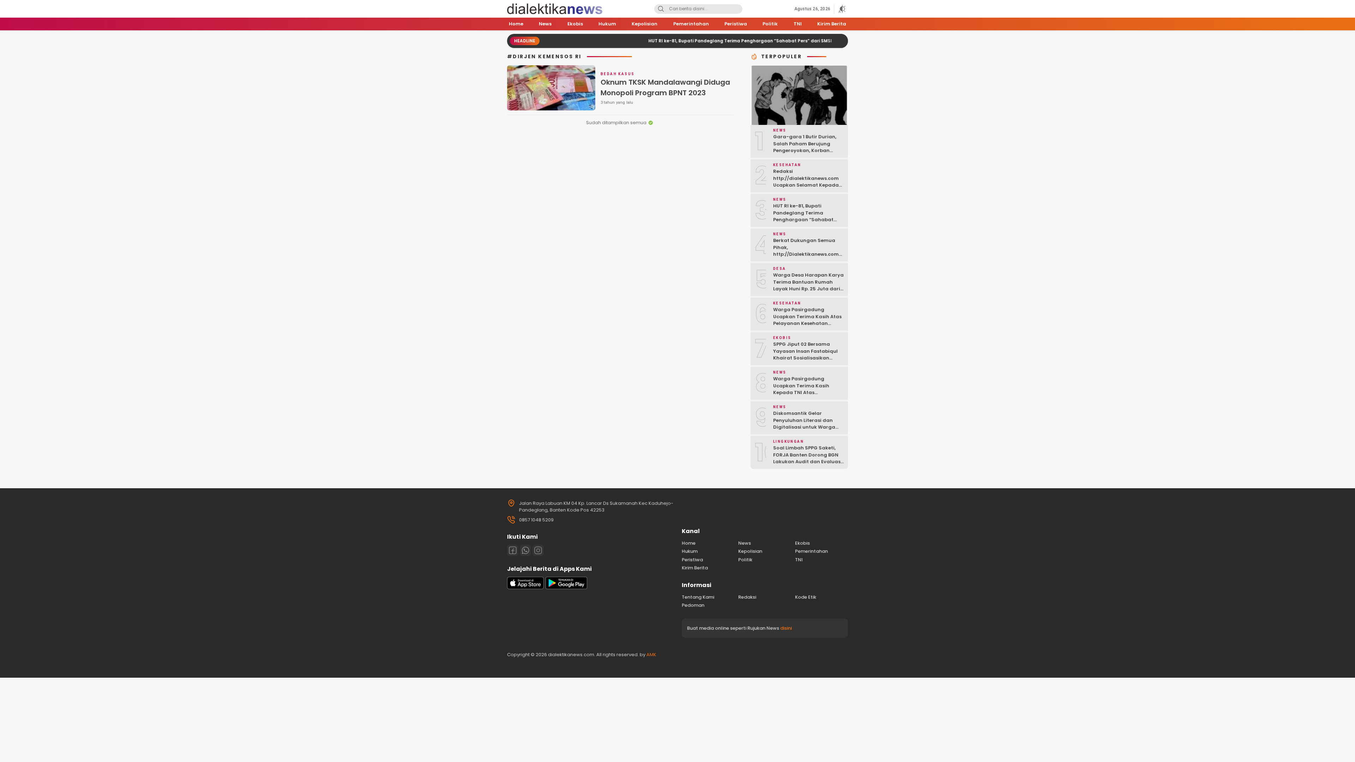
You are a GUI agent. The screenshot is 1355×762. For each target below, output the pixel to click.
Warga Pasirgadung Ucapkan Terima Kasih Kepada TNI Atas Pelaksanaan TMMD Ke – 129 (807, 389)
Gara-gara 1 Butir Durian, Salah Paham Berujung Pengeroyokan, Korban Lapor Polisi (804, 147)
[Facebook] (512, 550)
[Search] (661, 9)
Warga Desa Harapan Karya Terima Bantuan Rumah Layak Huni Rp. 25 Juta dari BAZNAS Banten (808, 285)
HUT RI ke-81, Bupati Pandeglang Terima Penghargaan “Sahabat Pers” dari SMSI (713, 41)
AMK (651, 654)
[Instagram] (538, 550)
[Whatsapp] (525, 550)
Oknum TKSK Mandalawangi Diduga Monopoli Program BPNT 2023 (665, 87)
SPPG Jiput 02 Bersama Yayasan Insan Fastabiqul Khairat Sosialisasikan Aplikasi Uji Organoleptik (805, 354)
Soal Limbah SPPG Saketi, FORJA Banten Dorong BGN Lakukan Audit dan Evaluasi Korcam (807, 458)
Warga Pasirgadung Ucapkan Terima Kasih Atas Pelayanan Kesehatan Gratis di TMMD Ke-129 (807, 320)
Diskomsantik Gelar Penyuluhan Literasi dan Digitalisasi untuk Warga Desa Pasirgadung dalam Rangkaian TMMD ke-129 (805, 427)
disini (786, 628)
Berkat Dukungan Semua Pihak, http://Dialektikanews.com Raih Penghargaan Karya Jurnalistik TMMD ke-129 (806, 254)
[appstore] (525, 587)
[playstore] (566, 587)
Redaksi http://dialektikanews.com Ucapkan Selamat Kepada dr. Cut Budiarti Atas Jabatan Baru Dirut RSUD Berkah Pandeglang (806, 188)
